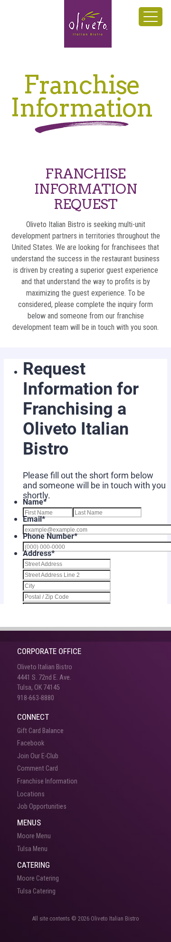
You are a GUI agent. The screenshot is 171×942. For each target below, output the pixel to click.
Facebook (30, 743)
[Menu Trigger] (150, 16)
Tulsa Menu (32, 849)
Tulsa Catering (36, 891)
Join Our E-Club (37, 756)
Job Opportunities (41, 807)
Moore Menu (34, 836)
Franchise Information (47, 781)
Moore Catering (38, 878)
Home (88, 24)
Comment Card (37, 768)
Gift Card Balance (40, 731)
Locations (31, 794)
